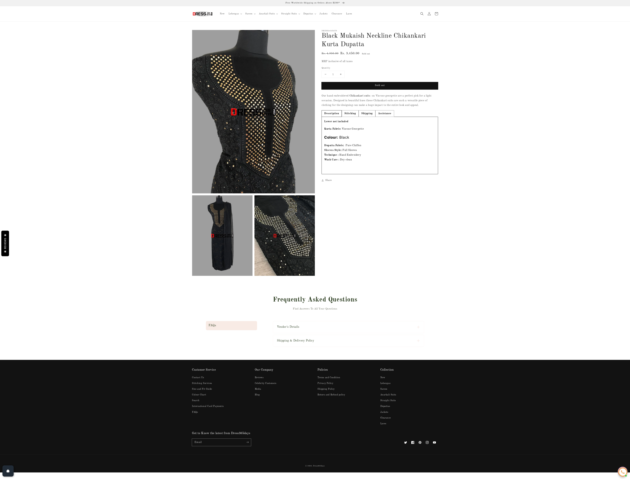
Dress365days (319, 466)
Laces (383, 423)
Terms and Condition (328, 377)
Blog (257, 395)
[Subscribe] (247, 442)
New (382, 377)
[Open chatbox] (622, 472)
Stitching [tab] (350, 113)
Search (196, 400)
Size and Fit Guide (202, 389)
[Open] (8, 471)
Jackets (384, 412)
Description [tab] (331, 113)
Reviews (259, 377)
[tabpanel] (380, 145)
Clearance (385, 418)
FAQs (195, 412)
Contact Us (198, 377)
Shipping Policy (326, 389)
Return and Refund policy (331, 395)
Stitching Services (202, 383)
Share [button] (328, 180)
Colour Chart (199, 395)
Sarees (384, 389)
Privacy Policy (325, 383)
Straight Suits (388, 400)
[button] (422, 13)
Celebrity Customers (265, 383)
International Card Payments (208, 406)
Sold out (380, 85)
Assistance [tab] (384, 113)
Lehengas (385, 383)
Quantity (326, 68)
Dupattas (385, 406)
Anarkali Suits (388, 395)
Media (258, 389)
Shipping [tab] (367, 113)
